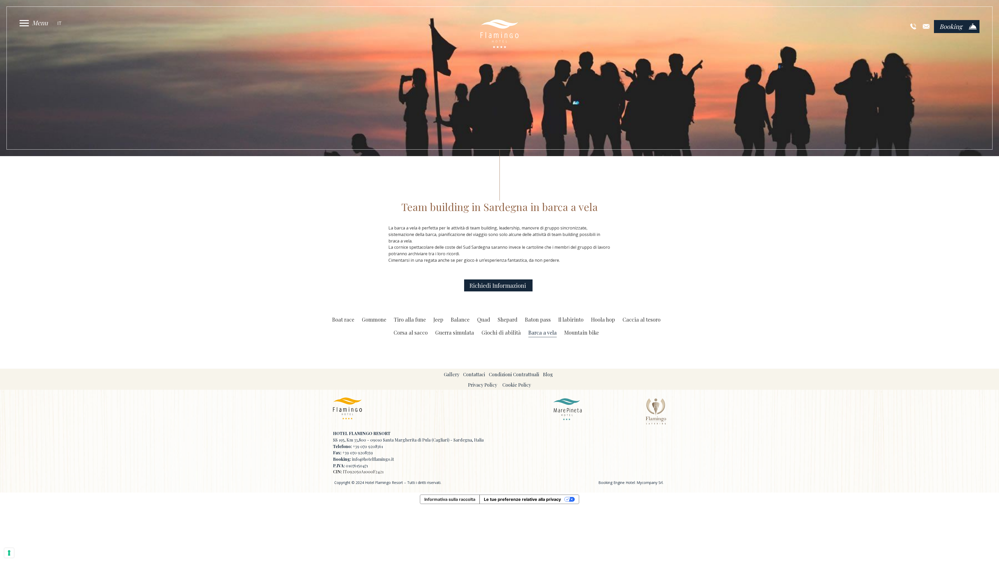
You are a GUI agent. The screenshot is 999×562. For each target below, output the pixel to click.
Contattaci (474, 374)
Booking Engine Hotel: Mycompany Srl (630, 482)
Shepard (507, 319)
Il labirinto (571, 319)
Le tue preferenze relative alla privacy (522, 499)
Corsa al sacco (411, 332)
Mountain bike (581, 332)
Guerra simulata (454, 332)
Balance (460, 319)
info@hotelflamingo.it (373, 459)
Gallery (451, 374)
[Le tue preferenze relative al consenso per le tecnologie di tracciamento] (9, 553)
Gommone (374, 319)
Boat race (343, 319)
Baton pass (538, 319)
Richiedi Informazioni (498, 285)
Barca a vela (542, 332)
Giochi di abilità (501, 332)
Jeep (438, 319)
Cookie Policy (516, 385)
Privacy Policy (482, 385)
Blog (548, 374)
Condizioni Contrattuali (514, 374)
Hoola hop (603, 319)
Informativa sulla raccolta (449, 499)
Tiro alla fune (410, 319)
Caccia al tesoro (642, 319)
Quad (483, 319)
